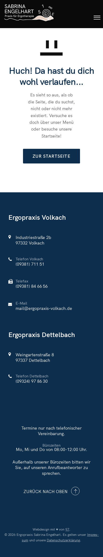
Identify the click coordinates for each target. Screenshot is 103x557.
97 (67, 529)
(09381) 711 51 (30, 264)
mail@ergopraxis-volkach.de (44, 308)
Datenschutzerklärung (63, 540)
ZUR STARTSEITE (51, 156)
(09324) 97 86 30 (32, 381)
